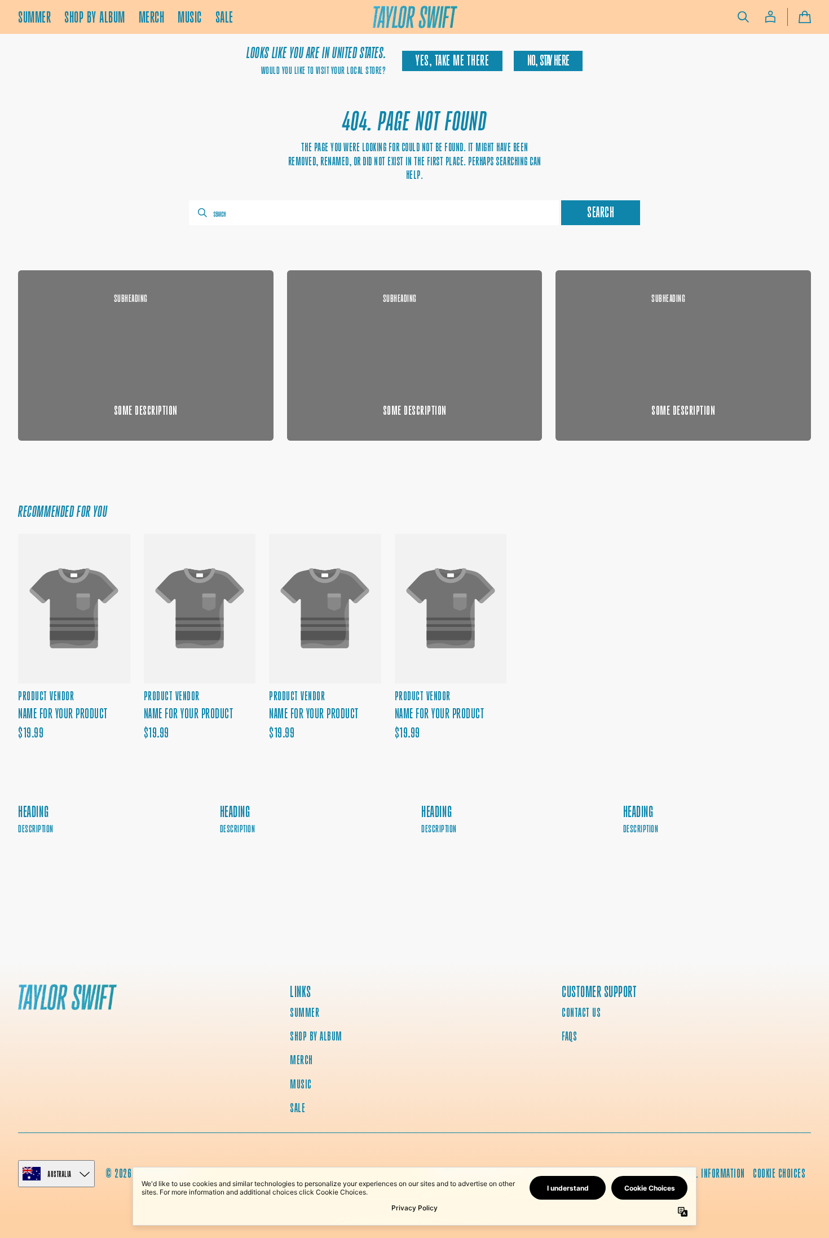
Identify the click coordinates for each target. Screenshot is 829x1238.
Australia (60, 1174)
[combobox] (374, 212)
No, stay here (548, 60)
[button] (743, 17)
